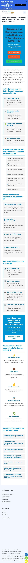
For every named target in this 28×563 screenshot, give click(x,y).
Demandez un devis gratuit (14, 337)
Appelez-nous (14, 56)
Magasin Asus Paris (6, 517)
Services (4, 512)
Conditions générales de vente (16, 560)
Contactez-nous (14, 52)
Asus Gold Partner (6, 558)
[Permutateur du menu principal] (24, 12)
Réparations (4, 514)
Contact (4, 516)
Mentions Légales (15, 558)
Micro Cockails (20, 556)
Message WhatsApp (14, 61)
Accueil (3, 511)
